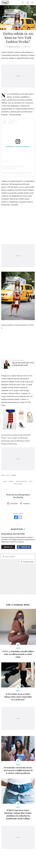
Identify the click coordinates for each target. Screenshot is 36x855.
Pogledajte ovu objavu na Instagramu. (18, 146)
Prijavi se (8, 547)
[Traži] (22, 2)
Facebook (26, 503)
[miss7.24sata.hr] (5, 2)
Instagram (14, 503)
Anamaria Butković (14, 46)
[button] (32, 2)
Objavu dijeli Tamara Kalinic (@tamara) (14, 173)
